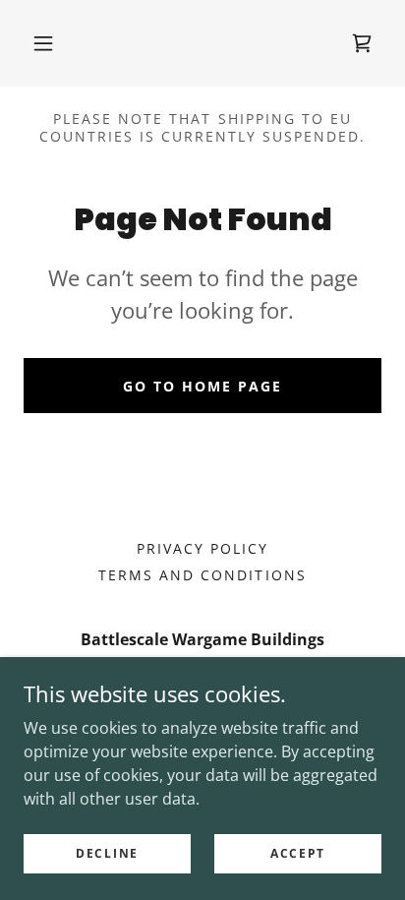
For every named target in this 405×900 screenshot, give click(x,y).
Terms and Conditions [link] (202, 575)
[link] (361, 43)
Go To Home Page (202, 386)
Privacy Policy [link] (202, 548)
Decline (107, 853)
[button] (43, 43)
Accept (297, 853)
